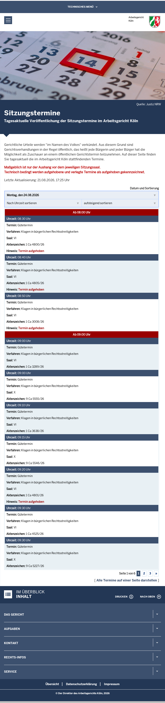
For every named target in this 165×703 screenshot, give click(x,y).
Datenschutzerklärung (81, 684)
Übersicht (52, 684)
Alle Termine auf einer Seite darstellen (126, 580)
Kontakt (11, 643)
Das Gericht (14, 614)
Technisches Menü (81, 6)
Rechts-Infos (15, 657)
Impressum (112, 684)
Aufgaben (12, 629)
